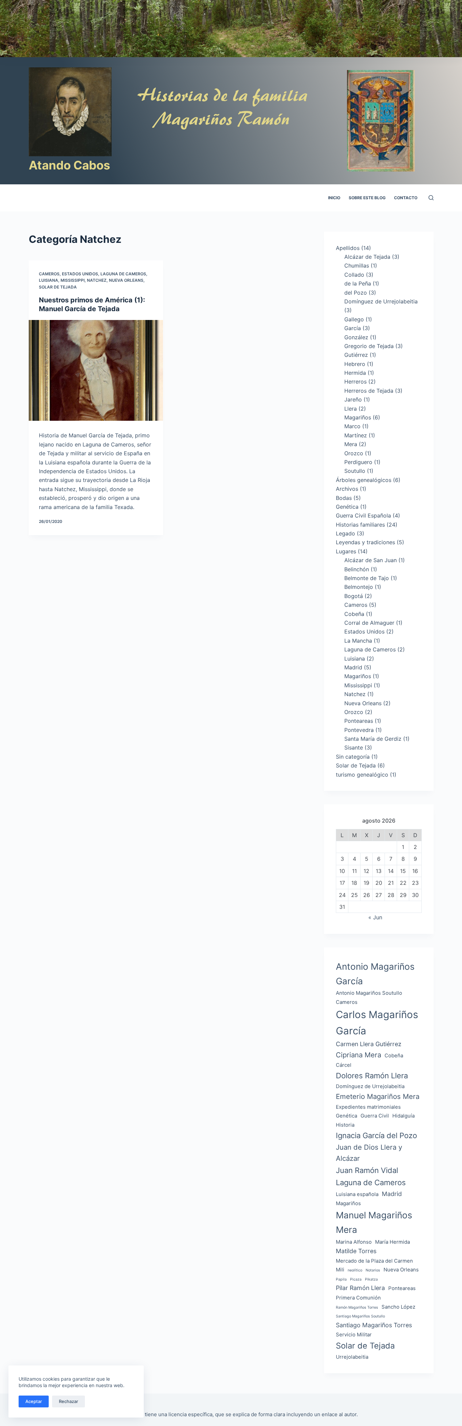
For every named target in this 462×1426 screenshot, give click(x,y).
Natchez (97, 280)
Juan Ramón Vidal (367, 1170)
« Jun (375, 917)
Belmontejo (358, 586)
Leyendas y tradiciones (365, 542)
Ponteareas (358, 720)
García (352, 328)
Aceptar (33, 1401)
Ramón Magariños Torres (357, 1307)
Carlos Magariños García (377, 1023)
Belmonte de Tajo (366, 578)
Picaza (356, 1279)
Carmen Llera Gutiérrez (368, 1044)
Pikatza (371, 1279)
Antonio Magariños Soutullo (369, 993)
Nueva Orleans (126, 280)
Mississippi (73, 280)
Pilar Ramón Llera (360, 1287)
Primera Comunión (358, 1297)
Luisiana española (357, 1194)
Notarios (373, 1270)
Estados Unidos (80, 273)
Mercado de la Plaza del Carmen (374, 1261)
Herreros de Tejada (368, 390)
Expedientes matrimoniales (368, 1107)
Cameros (49, 273)
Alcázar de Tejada (367, 256)
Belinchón (356, 569)
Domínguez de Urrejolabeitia (381, 301)
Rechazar (68, 1401)
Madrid (353, 667)
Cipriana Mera (358, 1055)
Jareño (353, 399)
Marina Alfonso (354, 1242)
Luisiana (48, 280)
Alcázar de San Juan (370, 560)
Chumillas (356, 265)
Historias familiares (360, 524)
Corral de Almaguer (369, 622)
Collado (354, 274)
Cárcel (343, 1065)
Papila (341, 1279)
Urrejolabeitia (352, 1357)
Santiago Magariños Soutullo (360, 1316)
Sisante (353, 747)
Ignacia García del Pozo (376, 1135)
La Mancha (358, 640)
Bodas (344, 498)
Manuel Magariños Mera (374, 1222)
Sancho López (398, 1307)
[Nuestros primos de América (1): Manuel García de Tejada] (96, 370)
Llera (350, 408)
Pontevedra (359, 730)
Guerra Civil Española (363, 515)
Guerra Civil (375, 1115)
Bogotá (353, 596)
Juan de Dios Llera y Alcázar (369, 1153)
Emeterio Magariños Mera (377, 1096)
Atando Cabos (69, 165)
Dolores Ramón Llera (372, 1075)
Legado (345, 533)
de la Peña (357, 283)
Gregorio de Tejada (369, 346)
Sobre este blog (367, 197)
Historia (345, 1125)
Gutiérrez (356, 354)
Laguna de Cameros (123, 273)
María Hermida (392, 1242)
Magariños (357, 417)
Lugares (346, 551)
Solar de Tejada (58, 287)
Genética (347, 506)
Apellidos (348, 248)
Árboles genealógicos (363, 480)
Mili (340, 1269)
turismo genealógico (362, 774)
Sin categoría (353, 756)
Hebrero (354, 364)
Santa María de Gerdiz (372, 738)
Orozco (353, 453)
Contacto (405, 197)
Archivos (347, 488)
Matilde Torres (356, 1251)
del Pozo (355, 292)
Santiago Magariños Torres (374, 1325)
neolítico (355, 1270)
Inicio (334, 197)
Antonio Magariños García (375, 973)
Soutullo (354, 470)
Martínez (355, 435)
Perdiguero (358, 462)
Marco (352, 426)
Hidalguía (403, 1115)
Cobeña (354, 614)
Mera (350, 444)
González (356, 337)
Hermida (355, 372)
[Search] (431, 197)
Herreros (355, 381)
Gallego (354, 319)
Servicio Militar (354, 1334)
